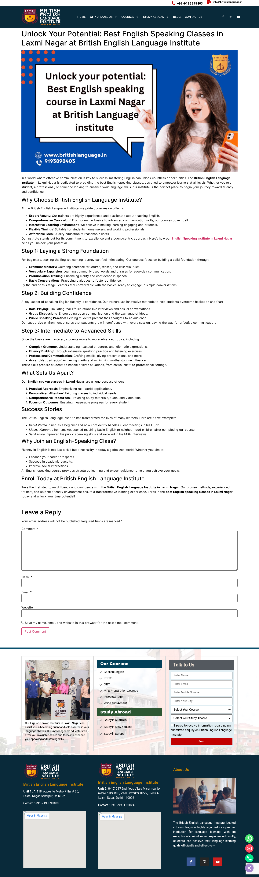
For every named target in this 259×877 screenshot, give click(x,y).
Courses (127, 17)
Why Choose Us (101, 17)
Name (26, 577)
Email (26, 592)
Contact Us (193, 17)
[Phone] (249, 858)
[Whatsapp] (249, 838)
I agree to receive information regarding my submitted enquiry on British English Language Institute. (201, 730)
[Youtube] (238, 17)
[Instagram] (231, 17)
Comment (29, 528)
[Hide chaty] (249, 868)
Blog (177, 17)
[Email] (249, 848)
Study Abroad (153, 17)
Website (27, 607)
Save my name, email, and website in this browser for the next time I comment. (81, 622)
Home (81, 17)
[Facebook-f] (223, 17)
